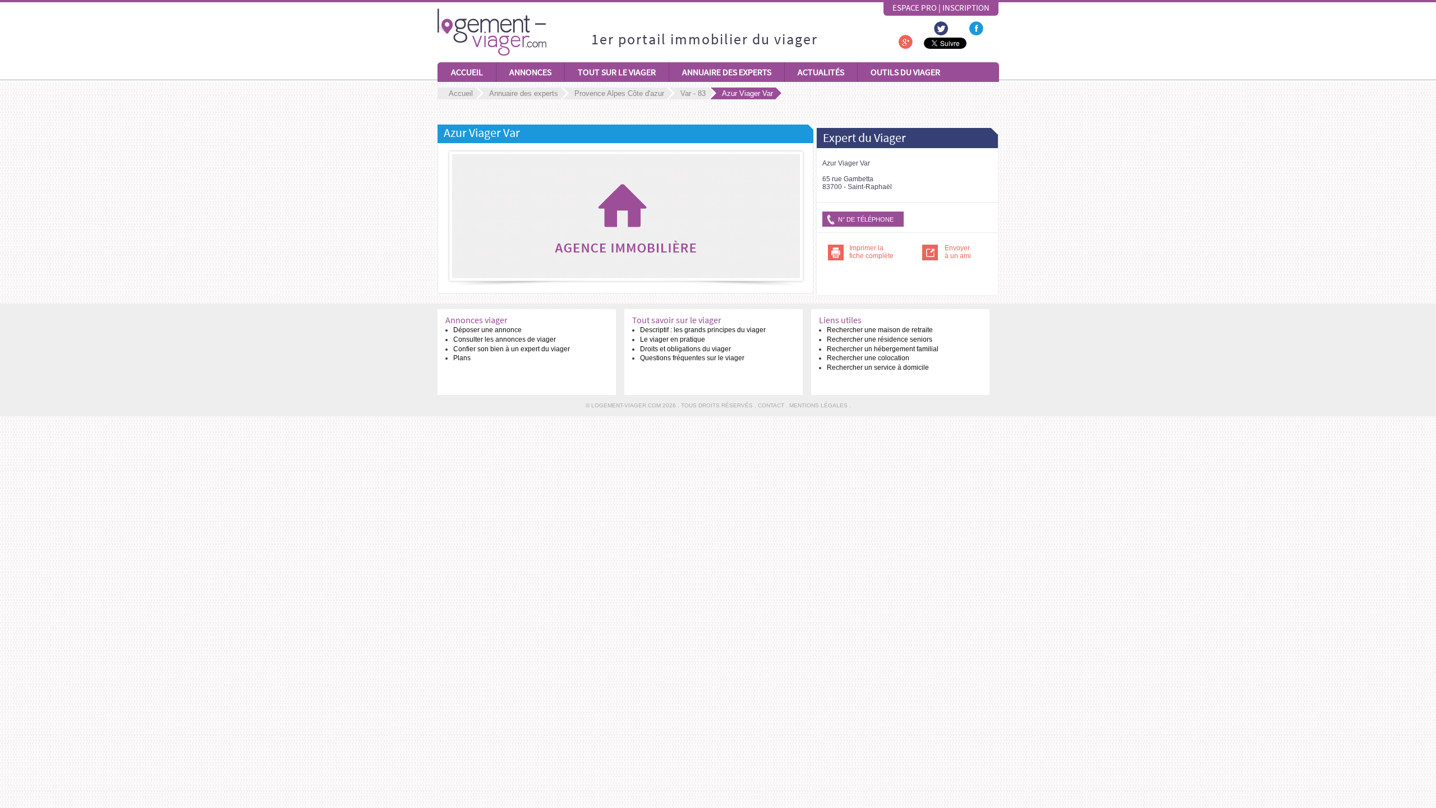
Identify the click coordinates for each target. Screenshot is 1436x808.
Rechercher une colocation (868, 358)
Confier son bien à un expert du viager (511, 349)
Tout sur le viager (617, 71)
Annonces (530, 71)
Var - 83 (693, 93)
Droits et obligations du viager (685, 349)
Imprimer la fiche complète (871, 252)
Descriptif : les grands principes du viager (703, 330)
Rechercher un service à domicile (878, 367)
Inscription (965, 8)
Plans (462, 358)
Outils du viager (905, 71)
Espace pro (914, 8)
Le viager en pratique (672, 339)
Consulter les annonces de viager (504, 339)
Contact (771, 405)
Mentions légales (818, 405)
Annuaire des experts (726, 71)
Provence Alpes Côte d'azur (619, 93)
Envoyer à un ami (958, 252)
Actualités (821, 71)
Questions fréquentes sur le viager (692, 358)
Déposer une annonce (487, 330)
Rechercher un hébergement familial (882, 349)
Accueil (467, 71)
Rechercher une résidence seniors (879, 339)
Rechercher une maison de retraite (880, 330)
